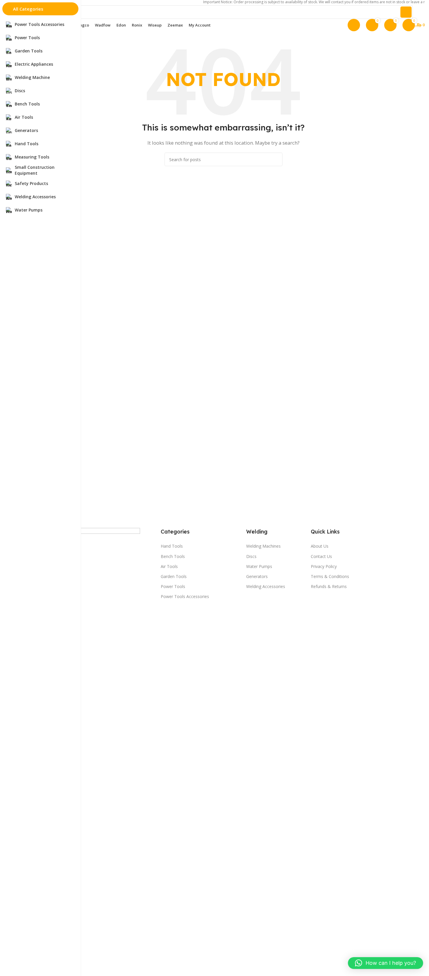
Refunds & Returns (329, 586)
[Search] (406, 12)
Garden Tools (174, 576)
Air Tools (169, 566)
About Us (319, 546)
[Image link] (81, 748)
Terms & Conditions (330, 576)
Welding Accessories (265, 586)
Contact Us (321, 556)
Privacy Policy (324, 566)
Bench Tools (173, 556)
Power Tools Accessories (185, 596)
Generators (257, 576)
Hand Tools (172, 546)
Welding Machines (263, 546)
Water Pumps (259, 566)
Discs (251, 556)
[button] (385, 963)
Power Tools (173, 586)
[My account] (354, 25)
